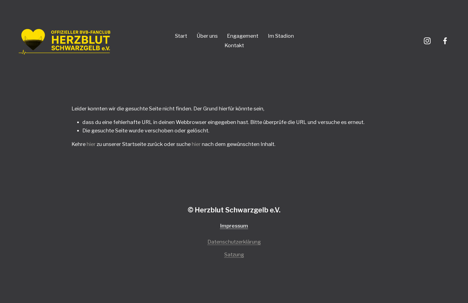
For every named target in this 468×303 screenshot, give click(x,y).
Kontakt (234, 45)
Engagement (242, 36)
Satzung (234, 254)
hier (91, 144)
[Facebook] (445, 41)
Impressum (234, 226)
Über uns (207, 36)
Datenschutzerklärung (234, 241)
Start (181, 36)
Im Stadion (281, 36)
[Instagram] (427, 41)
